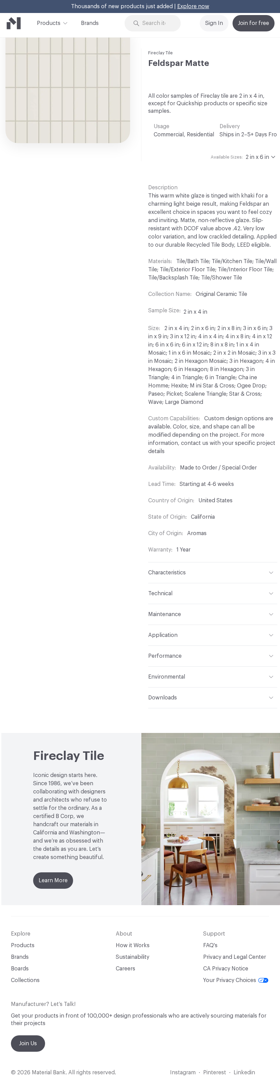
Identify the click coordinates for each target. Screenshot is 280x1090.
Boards (20, 968)
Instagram (183, 1072)
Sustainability (132, 957)
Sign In (214, 23)
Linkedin (244, 1072)
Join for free (253, 23)
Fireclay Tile (160, 53)
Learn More (53, 880)
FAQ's (210, 945)
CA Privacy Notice (225, 968)
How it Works (133, 945)
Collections (25, 980)
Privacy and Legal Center (234, 957)
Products (48, 23)
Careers (125, 968)
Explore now (193, 6)
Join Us (28, 1043)
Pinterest (214, 1072)
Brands (90, 23)
